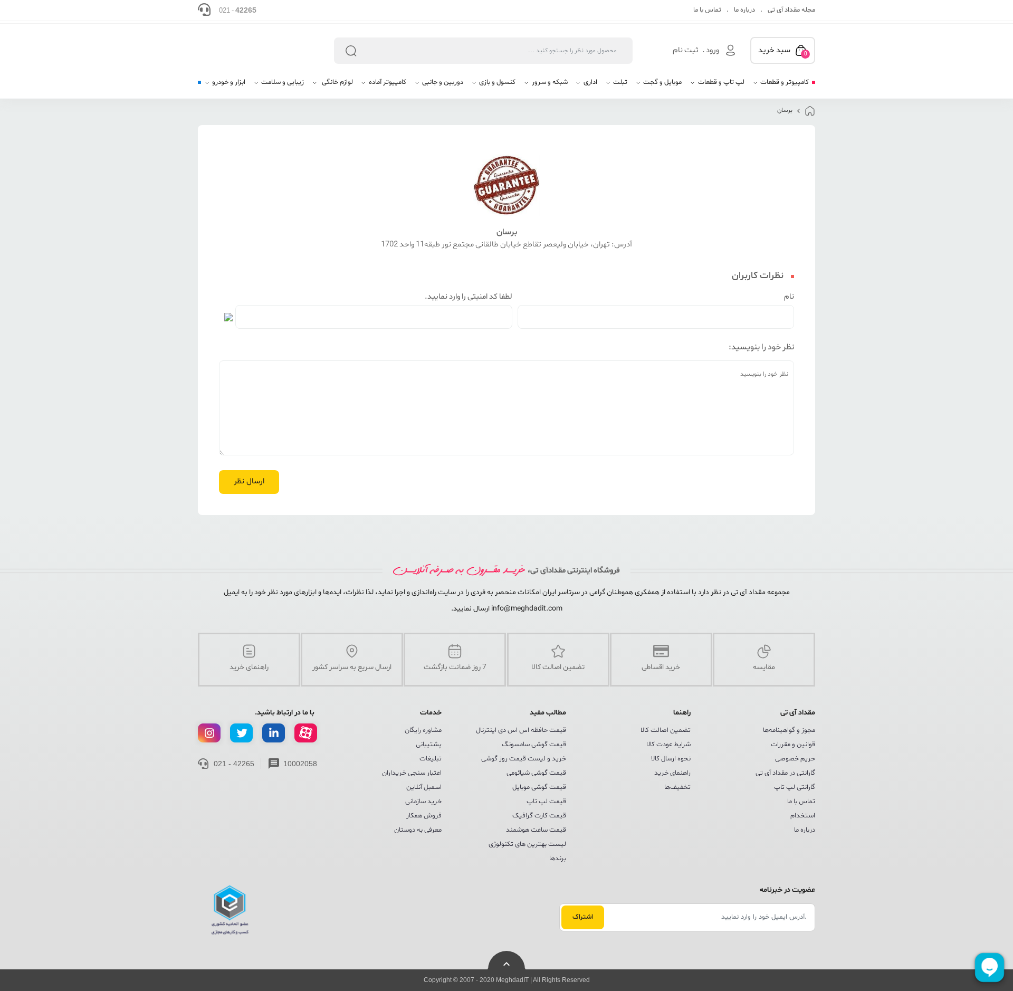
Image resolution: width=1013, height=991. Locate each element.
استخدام (802, 816)
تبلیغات (430, 759)
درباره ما (744, 10)
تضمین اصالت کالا (666, 730)
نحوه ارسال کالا (671, 759)
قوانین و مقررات (793, 744)
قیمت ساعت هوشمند (536, 830)
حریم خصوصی (795, 759)
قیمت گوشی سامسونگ (534, 744)
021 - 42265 (234, 763)
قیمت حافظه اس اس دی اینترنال (521, 730)
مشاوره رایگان (423, 730)
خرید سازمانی (423, 801)
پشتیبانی (429, 744)
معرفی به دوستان (418, 830)
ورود (712, 50)
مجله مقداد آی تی (791, 10)
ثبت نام (686, 50)
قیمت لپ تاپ (546, 801)
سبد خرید (782, 51)
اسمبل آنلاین (424, 787)
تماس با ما (707, 10)
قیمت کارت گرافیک (539, 816)
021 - (237, 10)
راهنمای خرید (672, 773)
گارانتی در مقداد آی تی (785, 773)
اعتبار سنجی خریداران (412, 773)
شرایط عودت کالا (668, 744)
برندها (557, 858)
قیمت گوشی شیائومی (536, 773)
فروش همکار (424, 816)
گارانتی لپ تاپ (794, 787)
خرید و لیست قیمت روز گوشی (523, 759)
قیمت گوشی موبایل (539, 787)
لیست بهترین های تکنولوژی (527, 844)
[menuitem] (781, 86)
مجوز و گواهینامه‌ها (789, 730)
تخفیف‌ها (677, 787)
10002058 (300, 763)
